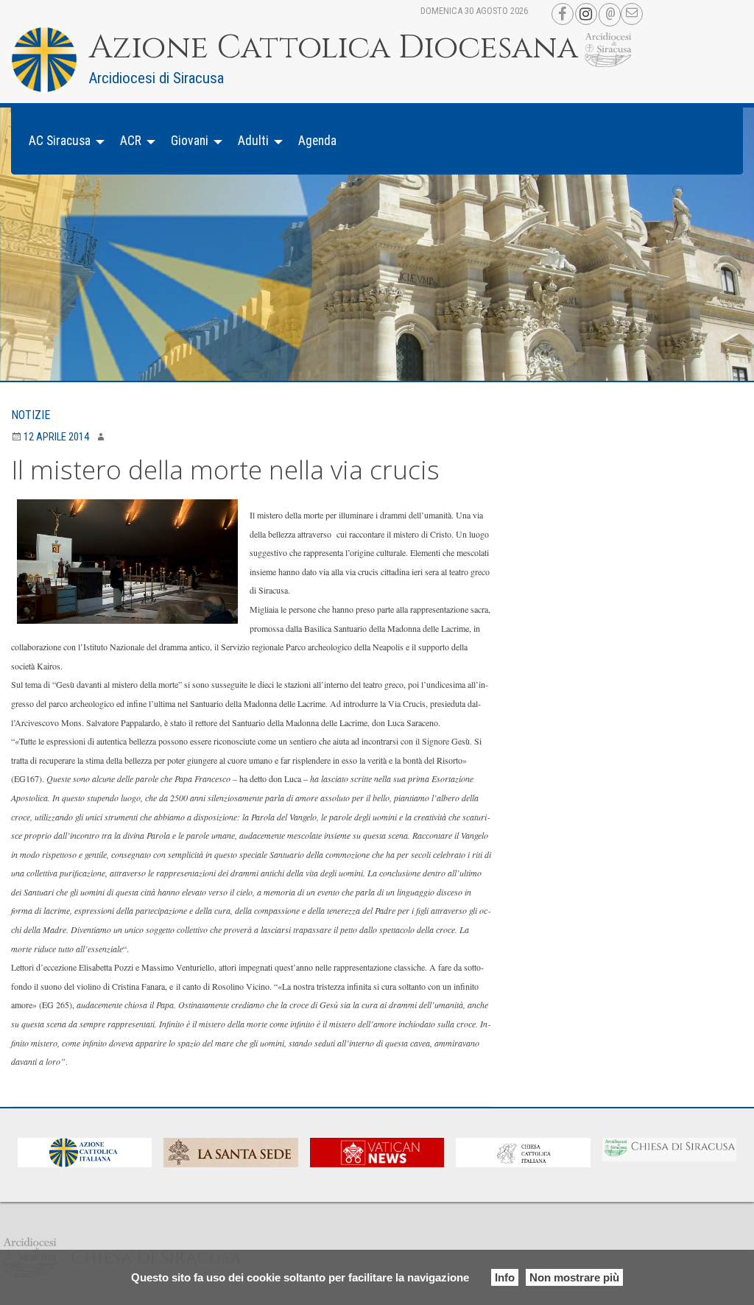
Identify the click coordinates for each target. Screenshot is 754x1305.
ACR (130, 140)
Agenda (317, 140)
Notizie (30, 415)
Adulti (253, 140)
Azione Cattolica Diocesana (333, 48)
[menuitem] (62, 141)
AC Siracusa (60, 140)
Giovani (189, 140)
